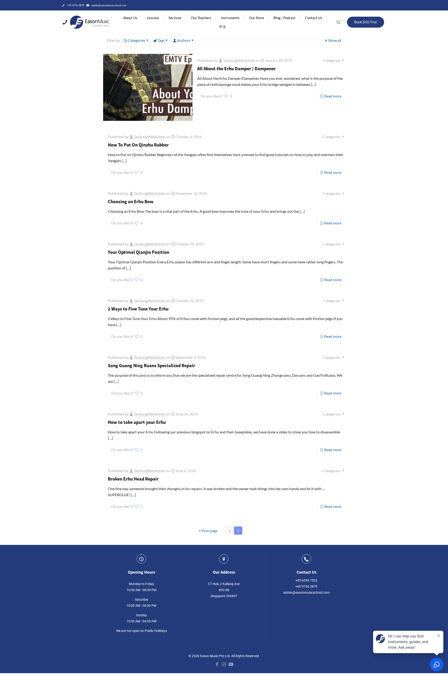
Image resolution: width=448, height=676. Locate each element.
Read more (332, 96)
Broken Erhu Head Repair (133, 479)
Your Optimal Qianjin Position (138, 252)
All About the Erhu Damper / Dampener (236, 68)
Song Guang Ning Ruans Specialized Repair (151, 365)
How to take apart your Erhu (137, 422)
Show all (334, 40)
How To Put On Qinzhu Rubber (138, 145)
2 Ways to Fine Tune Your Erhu (138, 309)
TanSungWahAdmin (239, 60)
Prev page (209, 530)
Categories (136, 40)
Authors (183, 40)
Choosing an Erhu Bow (131, 201)
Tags (161, 40)
